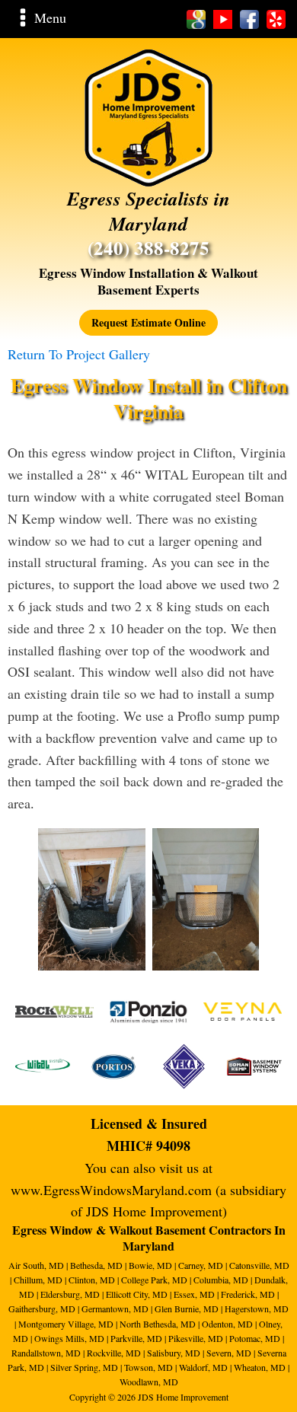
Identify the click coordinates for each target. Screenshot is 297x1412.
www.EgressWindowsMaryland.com (111, 1190)
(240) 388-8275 (148, 248)
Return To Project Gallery (79, 354)
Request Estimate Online (148, 322)
